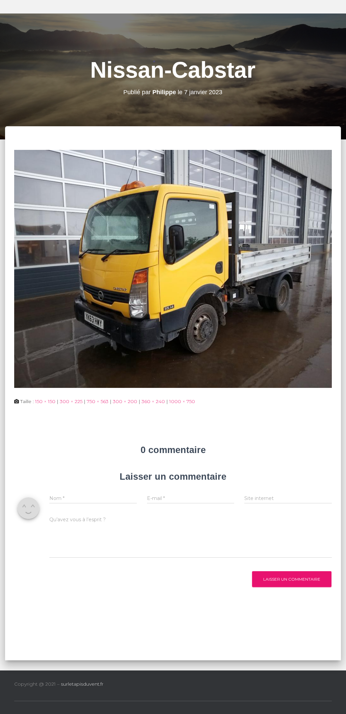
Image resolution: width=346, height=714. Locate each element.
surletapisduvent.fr (82, 684)
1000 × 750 (182, 401)
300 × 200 (125, 401)
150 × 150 (45, 401)
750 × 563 (97, 401)
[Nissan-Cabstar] (173, 268)
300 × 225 (71, 401)
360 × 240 (153, 401)
